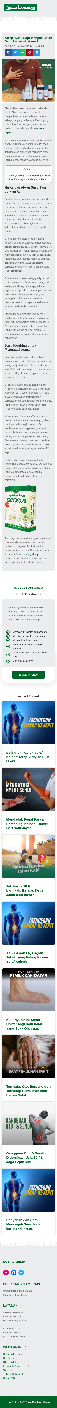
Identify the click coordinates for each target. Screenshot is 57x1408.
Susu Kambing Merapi (27, 554)
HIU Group (8, 1358)
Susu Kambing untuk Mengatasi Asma (26, 179)
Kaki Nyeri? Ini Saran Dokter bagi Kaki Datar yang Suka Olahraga (24, 1024)
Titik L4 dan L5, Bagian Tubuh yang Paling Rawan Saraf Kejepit (27, 957)
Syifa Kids (8, 1370)
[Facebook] (13, 1272)
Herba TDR (9, 1378)
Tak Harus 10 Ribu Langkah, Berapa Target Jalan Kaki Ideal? (25, 890)
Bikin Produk (9, 1362)
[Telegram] (21, 1272)
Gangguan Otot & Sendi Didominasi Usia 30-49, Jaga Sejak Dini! (25, 1157)
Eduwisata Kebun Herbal (16, 1366)
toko (10, 562)
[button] (8, 52)
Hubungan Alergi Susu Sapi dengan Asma (28, 175)
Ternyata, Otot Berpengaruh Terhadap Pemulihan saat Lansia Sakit (28, 1091)
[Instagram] (6, 1272)
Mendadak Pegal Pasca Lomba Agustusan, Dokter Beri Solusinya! (27, 824)
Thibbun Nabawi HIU (14, 1374)
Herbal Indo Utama (13, 1354)
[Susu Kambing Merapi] (20, 7)
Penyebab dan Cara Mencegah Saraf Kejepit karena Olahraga (25, 1224)
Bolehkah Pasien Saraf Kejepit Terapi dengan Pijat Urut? (27, 757)
